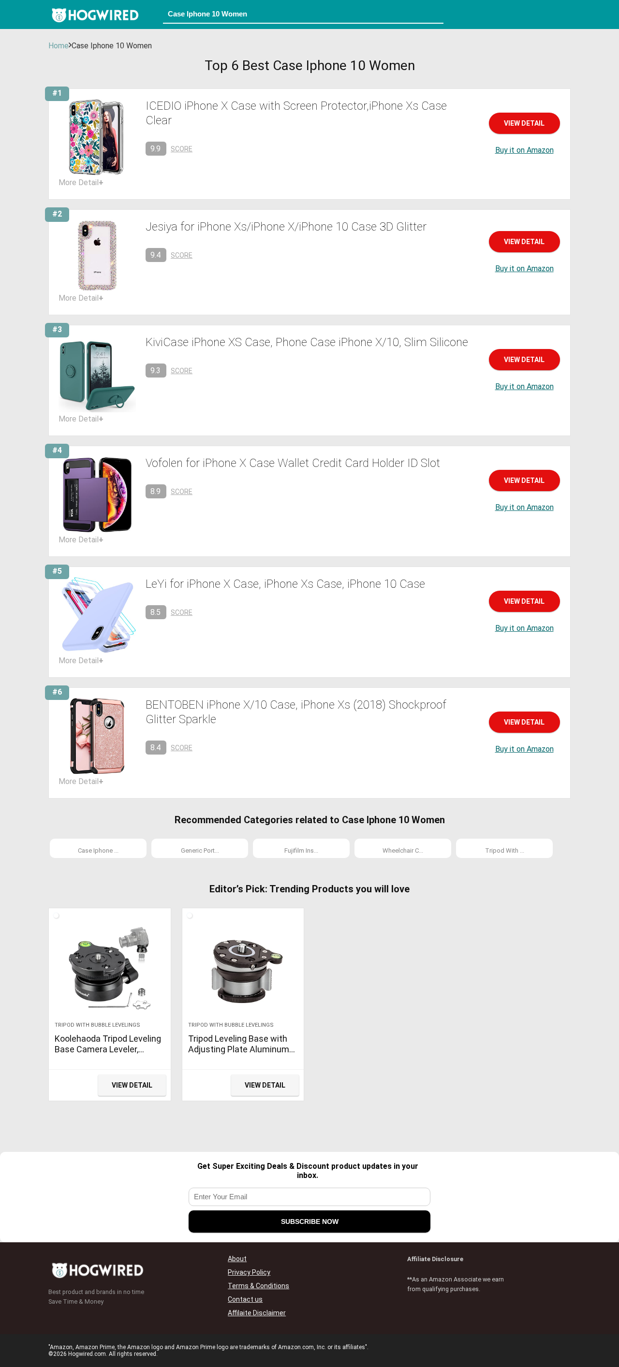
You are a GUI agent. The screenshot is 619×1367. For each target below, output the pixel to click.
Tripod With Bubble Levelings (97, 1025)
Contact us (245, 1299)
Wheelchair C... (403, 850)
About (237, 1259)
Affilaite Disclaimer (257, 1313)
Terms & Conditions (258, 1286)
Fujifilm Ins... (301, 850)
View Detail (524, 123)
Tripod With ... (504, 850)
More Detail (81, 182)
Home (58, 45)
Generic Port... (200, 850)
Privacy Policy (249, 1272)
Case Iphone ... (98, 850)
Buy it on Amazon (524, 150)
